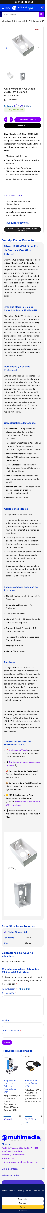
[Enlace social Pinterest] (26, 2)
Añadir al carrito (28, 119)
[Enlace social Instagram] (19, 2)
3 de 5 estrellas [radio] (24, 989)
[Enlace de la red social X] (16, 2)
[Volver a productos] (43, 21)
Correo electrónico (11, 1030)
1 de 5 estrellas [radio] (20, 989)
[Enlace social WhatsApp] (29, 2)
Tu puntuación (9, 989)
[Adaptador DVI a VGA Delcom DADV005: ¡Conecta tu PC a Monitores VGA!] (33, 1066)
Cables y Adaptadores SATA (10, 1089)
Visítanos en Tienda (18, 750)
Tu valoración (9, 993)
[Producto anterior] (40, 21)
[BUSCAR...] (41, 14)
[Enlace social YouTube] (22, 2)
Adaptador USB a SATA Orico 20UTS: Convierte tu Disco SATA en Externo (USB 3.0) (12, 1104)
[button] (6, 48)
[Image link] (22, 1137)
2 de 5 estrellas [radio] (22, 989)
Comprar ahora (22, 125)
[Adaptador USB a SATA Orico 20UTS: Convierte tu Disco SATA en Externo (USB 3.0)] (12, 1066)
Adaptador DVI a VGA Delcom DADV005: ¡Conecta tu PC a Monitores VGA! (33, 1096)
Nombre (6, 1020)
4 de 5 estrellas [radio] (27, 989)
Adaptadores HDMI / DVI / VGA (31, 1083)
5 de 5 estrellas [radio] (29, 989)
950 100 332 (8, 1158)
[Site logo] (22, 7)
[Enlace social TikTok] (32, 2)
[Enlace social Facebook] (13, 2)
